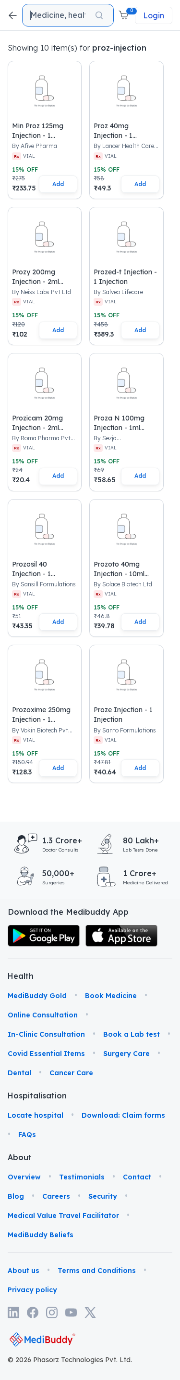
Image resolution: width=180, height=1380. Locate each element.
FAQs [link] (27, 1134)
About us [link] (23, 1270)
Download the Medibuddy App (68, 912)
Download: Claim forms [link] (123, 1115)
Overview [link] (24, 1177)
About (20, 1157)
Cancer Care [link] (71, 1073)
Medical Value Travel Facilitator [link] (63, 1215)
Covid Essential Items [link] (46, 1053)
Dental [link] (19, 1073)
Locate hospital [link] (35, 1115)
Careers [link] (56, 1196)
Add (58, 184)
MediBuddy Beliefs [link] (40, 1235)
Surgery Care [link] (126, 1053)
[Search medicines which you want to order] (99, 15)
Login (153, 15)
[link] (44, 936)
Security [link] (102, 1196)
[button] (124, 15)
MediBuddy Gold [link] (37, 995)
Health (20, 976)
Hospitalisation (20, 1095)
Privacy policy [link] (32, 1289)
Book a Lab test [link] (131, 1034)
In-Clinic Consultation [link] (46, 1034)
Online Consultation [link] (43, 1015)
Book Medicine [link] (111, 995)
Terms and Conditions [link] (97, 1270)
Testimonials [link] (82, 1177)
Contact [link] (137, 1177)
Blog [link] (16, 1196)
